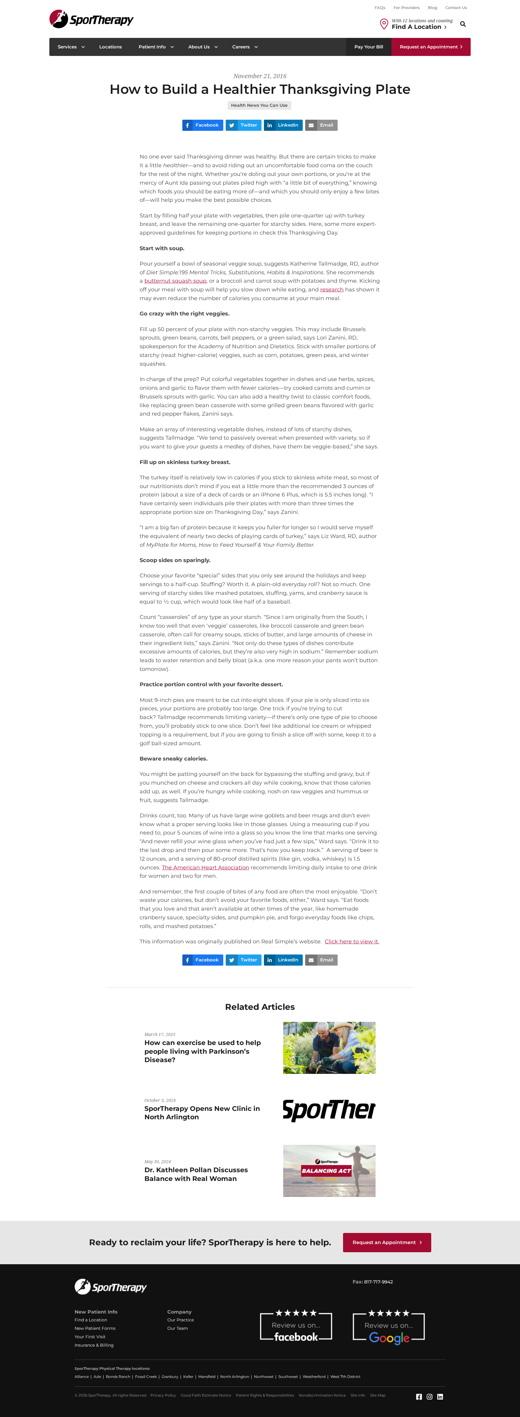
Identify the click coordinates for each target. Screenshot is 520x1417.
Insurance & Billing (94, 1345)
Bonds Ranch (118, 1376)
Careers (241, 47)
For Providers (407, 7)
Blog (432, 7)
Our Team (177, 1328)
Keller (188, 1376)
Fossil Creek (146, 1376)
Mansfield (206, 1376)
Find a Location (91, 1320)
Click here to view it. (352, 941)
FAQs (380, 7)
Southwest (288, 1376)
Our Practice (180, 1320)
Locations (110, 47)
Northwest (264, 1376)
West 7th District (345, 1376)
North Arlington (234, 1376)
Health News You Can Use (259, 105)
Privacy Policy (163, 1395)
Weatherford (314, 1376)
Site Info (358, 1395)
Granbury (170, 1376)
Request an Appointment (429, 47)
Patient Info (152, 47)
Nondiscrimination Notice (322, 1395)
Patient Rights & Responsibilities (265, 1395)
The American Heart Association (205, 867)
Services (67, 47)
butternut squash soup (175, 281)
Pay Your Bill (368, 47)
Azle (97, 1376)
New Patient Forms (95, 1328)
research (332, 289)
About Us (199, 47)
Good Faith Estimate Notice (206, 1395)
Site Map (377, 1395)
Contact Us (456, 7)
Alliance (82, 1376)
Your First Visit (90, 1336)
